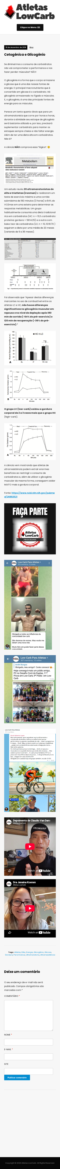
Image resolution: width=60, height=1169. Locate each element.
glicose (48, 952)
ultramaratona (32, 955)
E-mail (8, 1049)
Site (6, 1064)
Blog (31, 47)
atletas (17, 952)
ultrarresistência (47, 955)
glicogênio (39, 952)
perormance (19, 955)
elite (23, 952)
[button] (30, 27)
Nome (8, 1034)
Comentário (12, 996)
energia (29, 952)
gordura (9, 955)
